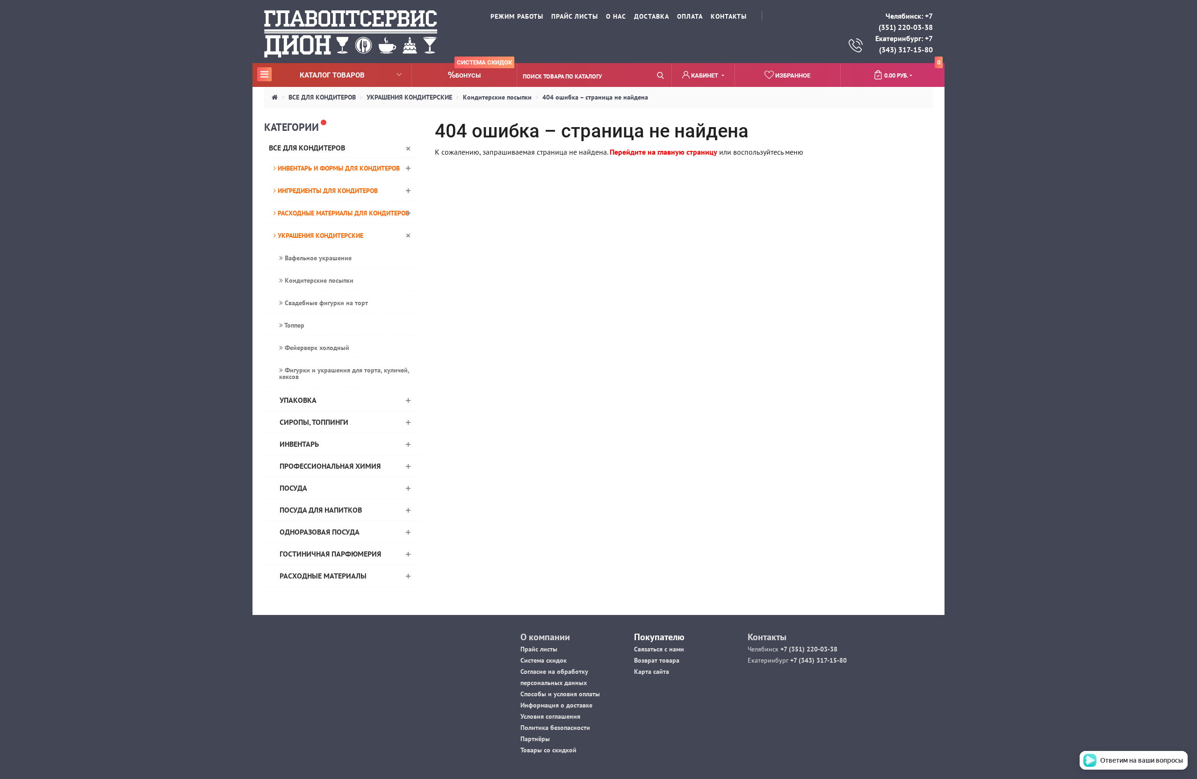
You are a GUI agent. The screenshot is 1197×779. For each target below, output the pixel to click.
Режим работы (516, 16)
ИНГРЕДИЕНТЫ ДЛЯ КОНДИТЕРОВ (327, 190)
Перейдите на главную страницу (663, 152)
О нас (616, 16)
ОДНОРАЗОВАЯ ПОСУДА (320, 531)
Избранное (792, 75)
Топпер (293, 325)
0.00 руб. (912, 71)
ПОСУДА (293, 488)
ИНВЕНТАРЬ (299, 444)
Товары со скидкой (548, 750)
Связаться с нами (659, 649)
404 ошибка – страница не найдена (595, 97)
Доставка (651, 16)
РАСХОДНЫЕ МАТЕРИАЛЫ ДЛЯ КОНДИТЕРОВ (342, 213)
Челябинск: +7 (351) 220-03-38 (906, 21)
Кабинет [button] (705, 75)
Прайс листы (538, 649)
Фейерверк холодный (316, 347)
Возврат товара (656, 660)
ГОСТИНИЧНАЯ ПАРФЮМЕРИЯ (330, 553)
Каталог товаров (312, 74)
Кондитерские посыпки (497, 97)
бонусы (483, 71)
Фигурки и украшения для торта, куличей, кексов (344, 373)
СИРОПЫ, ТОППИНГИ (314, 422)
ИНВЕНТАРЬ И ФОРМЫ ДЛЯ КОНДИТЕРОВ (338, 168)
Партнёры (535, 739)
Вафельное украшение (317, 258)
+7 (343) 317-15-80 (817, 660)
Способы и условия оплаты (560, 694)
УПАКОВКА (298, 400)
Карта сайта (651, 671)
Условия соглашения (550, 716)
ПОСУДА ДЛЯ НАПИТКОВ (321, 510)
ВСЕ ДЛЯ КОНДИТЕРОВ (322, 97)
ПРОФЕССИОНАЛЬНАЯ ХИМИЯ (330, 466)
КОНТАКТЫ (729, 16)
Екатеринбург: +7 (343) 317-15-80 (904, 44)
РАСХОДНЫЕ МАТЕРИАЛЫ (323, 575)
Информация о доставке (556, 705)
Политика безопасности (555, 727)
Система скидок (543, 660)
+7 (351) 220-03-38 (808, 649)
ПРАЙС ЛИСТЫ (574, 16)
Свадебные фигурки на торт (325, 303)
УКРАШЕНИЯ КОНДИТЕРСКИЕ (409, 97)
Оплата (690, 16)
